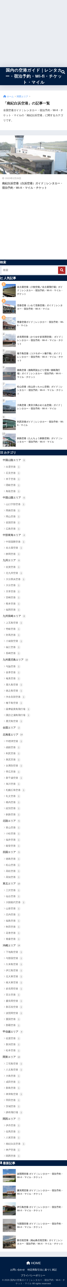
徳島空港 (12, 858)
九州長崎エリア (14, 616)
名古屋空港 (14, 547)
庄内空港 (12, 914)
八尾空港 (12, 1137)
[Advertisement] (33, 33)
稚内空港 (12, 802)
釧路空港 (12, 814)
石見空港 (12, 473)
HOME (35, 1263)
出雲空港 (12, 466)
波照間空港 (14, 1013)
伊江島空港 (14, 970)
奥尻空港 (12, 759)
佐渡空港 (12, 1038)
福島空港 (12, 920)
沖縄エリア (11, 945)
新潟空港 (12, 1044)
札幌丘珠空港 (15, 790)
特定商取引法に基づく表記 (42, 1269)
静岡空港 (12, 554)
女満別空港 (14, 765)
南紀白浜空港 (15, 1143)
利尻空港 (12, 753)
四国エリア (11, 852)
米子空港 (12, 479)
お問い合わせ (17, 1269)
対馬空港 (12, 634)
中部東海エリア (14, 535)
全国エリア (11, 727)
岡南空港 (12, 510)
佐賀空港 (12, 567)
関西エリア (11, 1118)
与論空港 (12, 666)
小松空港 (12, 833)
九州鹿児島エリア (15, 659)
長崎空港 (12, 653)
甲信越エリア (12, 1031)
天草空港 (12, 591)
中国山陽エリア (14, 497)
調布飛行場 (14, 1112)
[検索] (61, 270)
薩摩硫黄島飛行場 (17, 709)
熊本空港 (12, 603)
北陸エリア (11, 820)
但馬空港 (12, 1131)
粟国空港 (12, 1019)
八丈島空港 (14, 1069)
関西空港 (12, 1155)
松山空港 (12, 865)
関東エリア (11, 1056)
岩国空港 (12, 522)
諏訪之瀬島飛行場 (17, 715)
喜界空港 (12, 672)
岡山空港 (12, 516)
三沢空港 (12, 890)
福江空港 (12, 647)
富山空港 (12, 827)
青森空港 (12, 939)
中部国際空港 (15, 541)
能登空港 (12, 845)
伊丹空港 (12, 1125)
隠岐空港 (12, 485)
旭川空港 (12, 783)
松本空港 (12, 1050)
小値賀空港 (14, 641)
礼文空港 (12, 796)
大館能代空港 (15, 902)
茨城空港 (12, 1106)
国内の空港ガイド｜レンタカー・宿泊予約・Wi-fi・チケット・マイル (34, 76)
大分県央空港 (15, 579)
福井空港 (12, 839)
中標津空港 (14, 741)
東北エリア (11, 883)
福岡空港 (12, 609)
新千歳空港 (14, 777)
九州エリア (11, 560)
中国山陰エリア (14, 460)
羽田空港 (12, 1100)
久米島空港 (14, 964)
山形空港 (12, 908)
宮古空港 (12, 994)
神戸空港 (12, 1149)
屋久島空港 (14, 684)
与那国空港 (14, 958)
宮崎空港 (12, 597)
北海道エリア (13, 734)
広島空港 (12, 528)
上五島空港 (14, 622)
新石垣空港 (14, 1006)
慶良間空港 (14, 1000)
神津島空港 (14, 1094)
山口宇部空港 (15, 504)
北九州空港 (14, 573)
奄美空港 (12, 678)
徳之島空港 (14, 690)
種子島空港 (14, 702)
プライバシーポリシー (33, 1275)
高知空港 (12, 877)
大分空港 (12, 585)
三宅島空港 (14, 1063)
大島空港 (12, 1075)
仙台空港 (12, 896)
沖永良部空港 (15, 696)
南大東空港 (14, 982)
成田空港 (12, 1081)
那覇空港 (12, 1025)
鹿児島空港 (14, 721)
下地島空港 (14, 952)
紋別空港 (12, 808)
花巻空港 (12, 932)
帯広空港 (12, 771)
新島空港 (12, 1087)
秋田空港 (12, 926)
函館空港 (12, 747)
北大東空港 (14, 976)
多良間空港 (14, 988)
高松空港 (12, 871)
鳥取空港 (12, 491)
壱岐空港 (12, 628)
